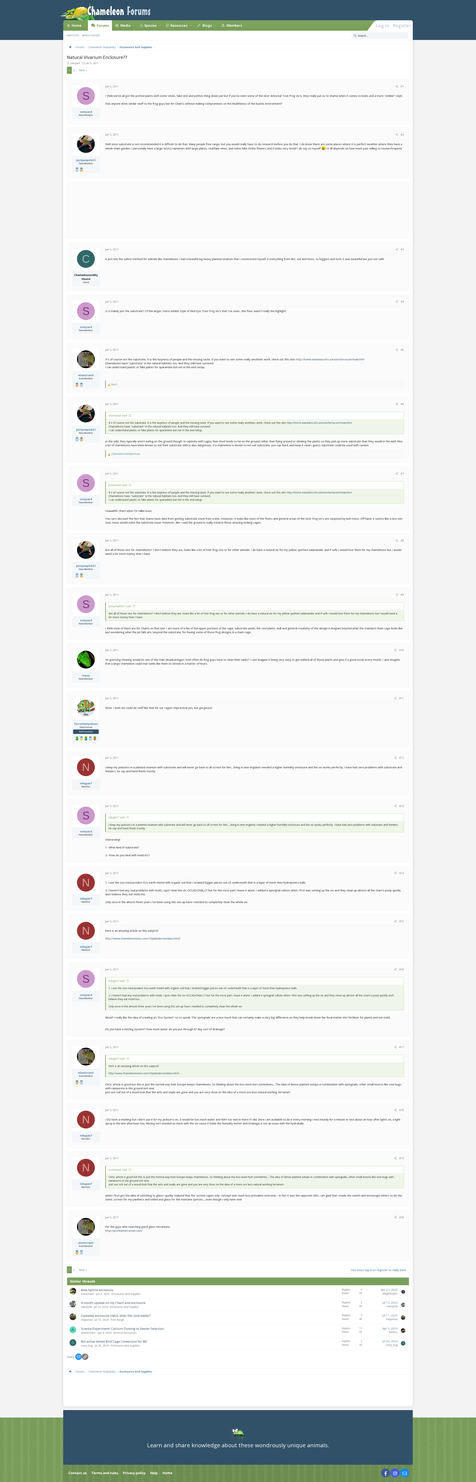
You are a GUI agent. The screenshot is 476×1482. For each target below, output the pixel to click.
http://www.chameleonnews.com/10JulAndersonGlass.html (142, 938)
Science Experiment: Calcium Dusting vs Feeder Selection (122, 1328)
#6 (402, 404)
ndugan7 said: (117, 817)
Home (77, 25)
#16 (401, 969)
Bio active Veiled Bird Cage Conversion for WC (114, 1341)
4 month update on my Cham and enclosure (113, 1303)
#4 (402, 301)
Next (82, 70)
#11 (401, 698)
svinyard (75, 63)
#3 (402, 249)
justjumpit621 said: (120, 606)
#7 (402, 473)
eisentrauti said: (118, 415)
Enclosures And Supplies (125, 1294)
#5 (402, 349)
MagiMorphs (390, 1293)
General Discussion (124, 1332)
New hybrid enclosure (97, 1290)
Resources (178, 25)
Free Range (117, 1319)
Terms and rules (104, 1473)
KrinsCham (87, 1294)
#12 (401, 757)
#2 (402, 134)
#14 (401, 873)
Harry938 (86, 1307)
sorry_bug (87, 1345)
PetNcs (393, 1332)
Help (154, 1473)
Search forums (91, 35)
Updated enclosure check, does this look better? (116, 1315)
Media (125, 25)
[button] (85, 25)
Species (150, 25)
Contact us (77, 1473)
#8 (402, 540)
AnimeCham (88, 1332)
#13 (401, 806)
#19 (401, 1158)
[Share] (396, 86)
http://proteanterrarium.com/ (124, 1230)
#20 (401, 1217)
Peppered (86, 1319)
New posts (73, 35)
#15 (401, 921)
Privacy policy (134, 1473)
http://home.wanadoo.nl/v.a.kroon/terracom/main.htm (330, 359)
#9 (402, 594)
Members (234, 25)
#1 (402, 86)
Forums (103, 25)
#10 (401, 650)
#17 (401, 1047)
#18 (401, 1110)
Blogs (207, 25)
